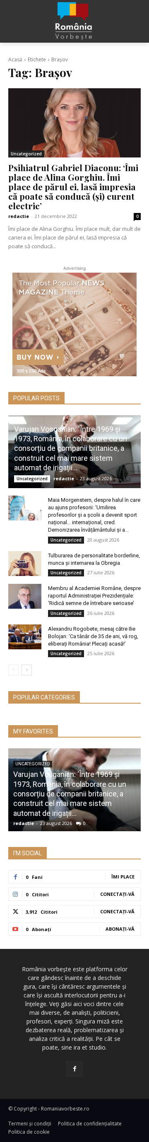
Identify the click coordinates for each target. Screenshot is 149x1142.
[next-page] (27, 670)
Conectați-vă (117, 894)
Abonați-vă (120, 929)
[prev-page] (13, 670)
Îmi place (123, 876)
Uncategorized (26, 154)
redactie (18, 216)
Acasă (15, 59)
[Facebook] (74, 1069)
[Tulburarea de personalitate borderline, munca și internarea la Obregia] (24, 563)
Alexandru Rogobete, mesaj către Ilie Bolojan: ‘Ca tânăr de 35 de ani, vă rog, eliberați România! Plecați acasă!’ (93, 636)
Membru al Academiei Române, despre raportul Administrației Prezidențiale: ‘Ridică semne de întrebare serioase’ (94, 595)
